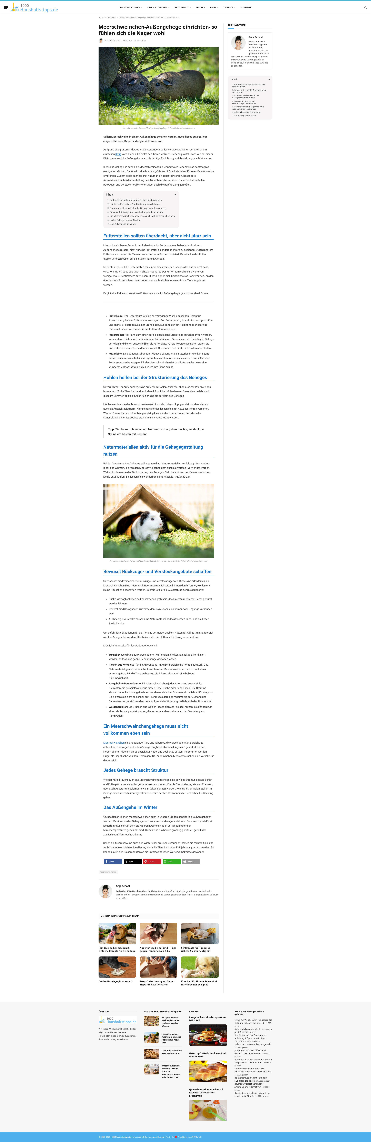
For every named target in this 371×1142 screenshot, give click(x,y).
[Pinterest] (88, 151)
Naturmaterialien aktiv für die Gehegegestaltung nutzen (138, 208)
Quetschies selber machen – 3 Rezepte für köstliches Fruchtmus (206, 1093)
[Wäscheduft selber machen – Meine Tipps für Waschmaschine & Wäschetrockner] (151, 1069)
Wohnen (246, 7)
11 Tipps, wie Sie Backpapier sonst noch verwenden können (170, 1021)
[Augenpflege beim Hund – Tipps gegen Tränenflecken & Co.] (158, 933)
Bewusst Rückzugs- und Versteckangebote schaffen (136, 212)
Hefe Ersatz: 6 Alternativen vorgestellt (252, 1044)
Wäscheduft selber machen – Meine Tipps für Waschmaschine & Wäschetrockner (171, 1071)
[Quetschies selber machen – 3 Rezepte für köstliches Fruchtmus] (208, 1110)
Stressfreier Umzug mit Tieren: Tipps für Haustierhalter (157, 983)
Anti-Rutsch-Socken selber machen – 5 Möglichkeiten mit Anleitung (253, 1061)
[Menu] (6, 7)
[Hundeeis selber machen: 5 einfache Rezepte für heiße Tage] (117, 933)
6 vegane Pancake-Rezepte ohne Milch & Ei (207, 1019)
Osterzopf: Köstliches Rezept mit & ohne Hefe (208, 1055)
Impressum (138, 1137)
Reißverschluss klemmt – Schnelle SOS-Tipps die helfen (250, 1079)
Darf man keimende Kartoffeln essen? (172, 1052)
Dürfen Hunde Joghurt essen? (116, 981)
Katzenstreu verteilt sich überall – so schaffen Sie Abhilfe (252, 1094)
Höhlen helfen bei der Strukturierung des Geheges (135, 204)
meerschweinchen (108, 872)
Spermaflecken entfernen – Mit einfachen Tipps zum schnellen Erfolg (252, 1070)
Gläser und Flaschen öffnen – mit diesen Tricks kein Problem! (250, 1052)
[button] (113, 861)
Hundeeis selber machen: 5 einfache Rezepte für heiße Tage (117, 949)
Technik (228, 7)
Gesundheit (181, 7)
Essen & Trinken (157, 7)
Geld (213, 7)
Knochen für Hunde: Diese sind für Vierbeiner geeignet (199, 983)
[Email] (88, 172)
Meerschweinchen (114, 742)
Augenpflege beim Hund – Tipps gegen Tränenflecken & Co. (158, 949)
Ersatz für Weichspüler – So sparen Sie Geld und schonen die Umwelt (253, 1021)
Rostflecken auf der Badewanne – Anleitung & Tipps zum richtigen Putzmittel (250, 1038)
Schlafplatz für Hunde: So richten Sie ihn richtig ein (195, 949)
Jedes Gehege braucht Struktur (125, 220)
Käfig (118, 154)
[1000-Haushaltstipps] (34, 7)
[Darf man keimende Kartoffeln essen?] (151, 1054)
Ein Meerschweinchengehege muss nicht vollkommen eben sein (142, 216)
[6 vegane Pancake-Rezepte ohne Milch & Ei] (208, 1035)
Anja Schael (114, 40)
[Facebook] (88, 144)
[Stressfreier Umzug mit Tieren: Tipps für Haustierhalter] (158, 967)
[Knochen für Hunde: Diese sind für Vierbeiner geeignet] (200, 967)
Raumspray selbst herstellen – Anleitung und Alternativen (249, 1085)
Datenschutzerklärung (154, 1137)
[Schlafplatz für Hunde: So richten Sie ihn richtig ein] (200, 933)
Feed (168, 1137)
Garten (200, 7)
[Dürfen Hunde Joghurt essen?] (117, 967)
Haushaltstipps (130, 7)
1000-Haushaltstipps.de (121, 1137)
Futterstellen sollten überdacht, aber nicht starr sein (136, 200)
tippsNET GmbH (195, 1137)
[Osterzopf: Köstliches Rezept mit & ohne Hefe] (208, 1071)
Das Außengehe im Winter (123, 224)
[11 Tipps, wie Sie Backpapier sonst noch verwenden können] (151, 1021)
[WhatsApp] (88, 158)
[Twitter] (88, 165)
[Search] (365, 7)
